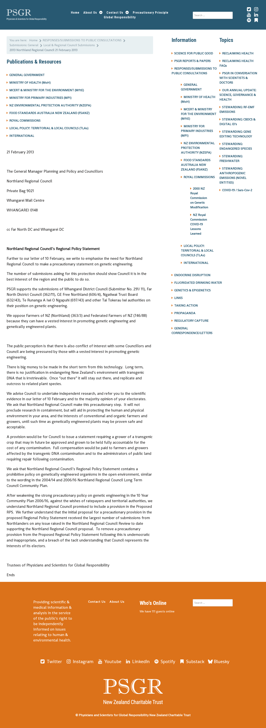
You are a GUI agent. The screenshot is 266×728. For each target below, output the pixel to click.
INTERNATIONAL (21, 136)
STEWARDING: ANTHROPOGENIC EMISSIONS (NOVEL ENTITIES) (232, 175)
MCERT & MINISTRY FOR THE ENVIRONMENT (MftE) (46, 90)
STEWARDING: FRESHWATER (231, 158)
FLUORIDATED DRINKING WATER (198, 283)
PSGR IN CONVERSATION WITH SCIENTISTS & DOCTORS (238, 78)
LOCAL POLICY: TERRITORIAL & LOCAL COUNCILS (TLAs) (48, 128)
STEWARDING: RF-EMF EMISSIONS (236, 109)
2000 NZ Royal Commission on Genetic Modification (199, 197)
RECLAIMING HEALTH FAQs (236, 63)
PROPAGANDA (185, 313)
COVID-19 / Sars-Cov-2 (237, 190)
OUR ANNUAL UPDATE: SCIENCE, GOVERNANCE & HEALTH (237, 95)
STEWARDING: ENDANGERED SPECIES (235, 146)
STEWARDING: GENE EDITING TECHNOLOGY (235, 134)
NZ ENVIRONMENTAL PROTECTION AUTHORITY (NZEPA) (50, 105)
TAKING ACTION (186, 305)
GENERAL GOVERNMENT (27, 75)
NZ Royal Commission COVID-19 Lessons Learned (198, 224)
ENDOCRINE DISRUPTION (192, 275)
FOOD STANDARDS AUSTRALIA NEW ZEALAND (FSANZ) (49, 113)
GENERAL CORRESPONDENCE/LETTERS (192, 330)
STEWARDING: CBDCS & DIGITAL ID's (237, 121)
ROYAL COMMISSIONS (25, 120)
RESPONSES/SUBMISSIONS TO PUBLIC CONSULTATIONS (194, 70)
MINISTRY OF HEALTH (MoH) (30, 82)
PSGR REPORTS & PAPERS (192, 61)
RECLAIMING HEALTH (238, 53)
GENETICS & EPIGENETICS (192, 290)
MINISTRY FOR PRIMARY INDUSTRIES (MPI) (40, 98)
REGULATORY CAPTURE (191, 321)
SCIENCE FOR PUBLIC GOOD (193, 53)
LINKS (178, 298)
